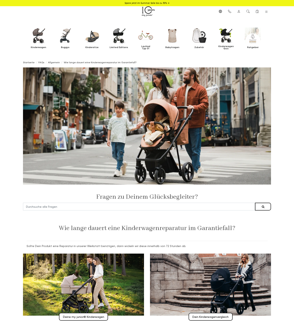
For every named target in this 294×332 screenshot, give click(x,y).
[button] (220, 11)
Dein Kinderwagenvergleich (210, 316)
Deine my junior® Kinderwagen (83, 316)
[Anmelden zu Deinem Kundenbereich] (238, 11)
